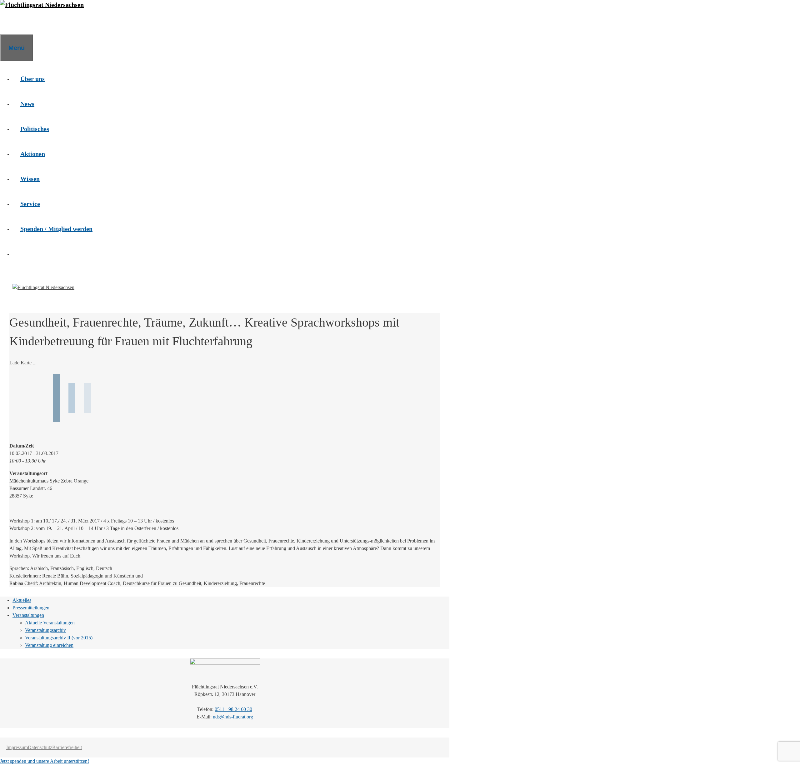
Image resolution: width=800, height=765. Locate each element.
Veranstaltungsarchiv (45, 630)
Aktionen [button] (32, 153)
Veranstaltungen (28, 615)
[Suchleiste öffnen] (8, 21)
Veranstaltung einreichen (49, 645)
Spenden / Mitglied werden (56, 228)
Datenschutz (40, 747)
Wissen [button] (30, 178)
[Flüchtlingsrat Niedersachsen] (42, 4)
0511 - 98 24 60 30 (233, 709)
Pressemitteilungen (30, 607)
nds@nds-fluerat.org (233, 716)
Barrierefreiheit (67, 747)
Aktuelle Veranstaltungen (50, 622)
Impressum (17, 747)
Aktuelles (21, 600)
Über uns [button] (32, 78)
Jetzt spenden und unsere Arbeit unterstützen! (44, 761)
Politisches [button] (34, 128)
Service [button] (30, 203)
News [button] (27, 103)
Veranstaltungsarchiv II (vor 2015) (58, 637)
